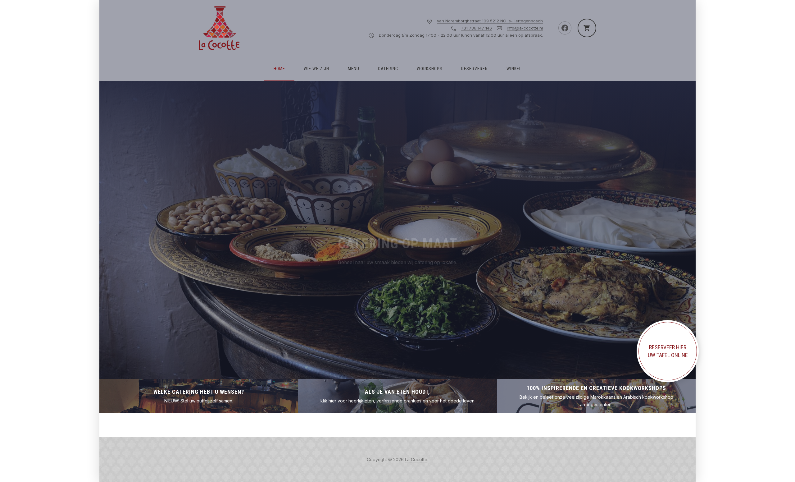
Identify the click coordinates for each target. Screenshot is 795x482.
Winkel (514, 68)
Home (279, 68)
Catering (388, 68)
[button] (130, 230)
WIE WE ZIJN (316, 68)
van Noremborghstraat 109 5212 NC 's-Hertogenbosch (490, 20)
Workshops (430, 68)
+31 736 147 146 (476, 27)
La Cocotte (416, 459)
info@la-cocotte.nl (525, 27)
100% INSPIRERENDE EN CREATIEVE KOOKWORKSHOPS (596, 388)
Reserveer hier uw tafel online (668, 351)
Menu (353, 68)
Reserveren (474, 68)
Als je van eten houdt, (397, 391)
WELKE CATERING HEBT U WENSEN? (198, 391)
